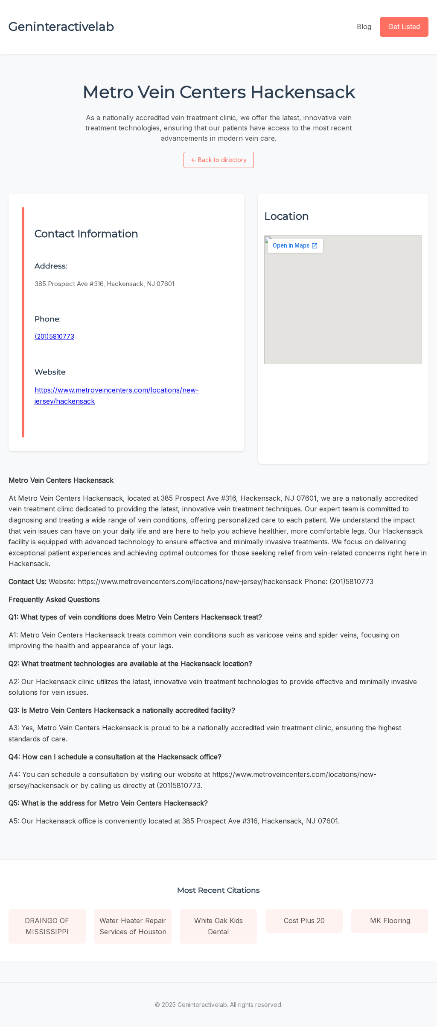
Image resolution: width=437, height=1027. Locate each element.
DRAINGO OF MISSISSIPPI (47, 926)
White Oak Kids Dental (218, 926)
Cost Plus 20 (304, 920)
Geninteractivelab (61, 26)
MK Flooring (390, 920)
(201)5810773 (54, 336)
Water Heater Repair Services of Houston (132, 926)
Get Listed (404, 26)
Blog (364, 26)
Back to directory (219, 159)
